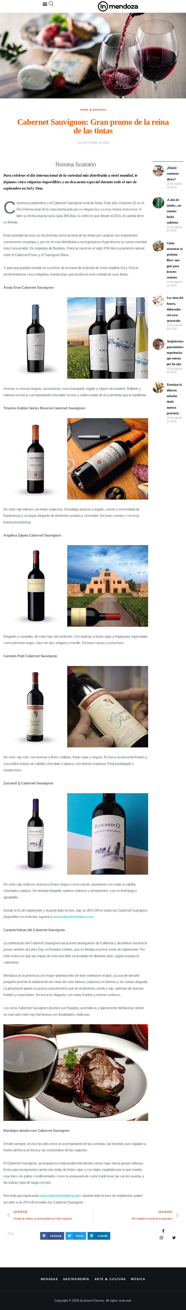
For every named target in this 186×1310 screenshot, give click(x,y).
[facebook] (163, 1231)
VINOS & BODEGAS (93, 109)
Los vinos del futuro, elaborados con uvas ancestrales (175, 309)
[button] (45, 3)
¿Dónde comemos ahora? (173, 173)
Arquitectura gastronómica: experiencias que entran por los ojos (176, 353)
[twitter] (174, 1238)
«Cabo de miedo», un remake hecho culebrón (174, 211)
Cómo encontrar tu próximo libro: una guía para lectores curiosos (175, 260)
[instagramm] (161, 1238)
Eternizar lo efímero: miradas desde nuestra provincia (174, 399)
